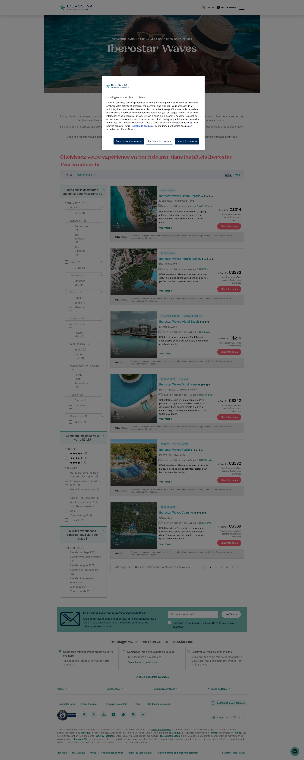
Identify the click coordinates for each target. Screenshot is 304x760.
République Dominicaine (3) (84, 367)
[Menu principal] (241, 7)
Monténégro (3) (79, 343)
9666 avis (206, 269)
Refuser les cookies (187, 141)
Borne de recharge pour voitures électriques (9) (84, 474)
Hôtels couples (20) (82, 565)
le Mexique (174, 732)
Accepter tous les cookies (129, 141)
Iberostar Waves (82, 739)
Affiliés (93, 753)
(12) (85, 453)
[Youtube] (113, 714)
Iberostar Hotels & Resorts (233, 753)
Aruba (238, 732)
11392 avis (206, 460)
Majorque (85, 732)
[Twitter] (94, 714)
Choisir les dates (229, 226)
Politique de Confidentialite (140, 753)
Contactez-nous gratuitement (143, 662)
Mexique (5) (77, 318)
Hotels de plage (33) (82, 552)
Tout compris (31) (81, 591)
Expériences (113, 689)
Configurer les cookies (159, 703)
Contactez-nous (67, 703)
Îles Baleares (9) (80, 238)
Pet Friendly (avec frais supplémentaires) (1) (84, 504)
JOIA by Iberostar (105, 735)
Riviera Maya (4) (80, 334)
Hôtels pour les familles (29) (84, 571)
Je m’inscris (231, 614)
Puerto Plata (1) (79, 376)
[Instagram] (133, 714)
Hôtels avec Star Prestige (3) (85, 558)
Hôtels (60, 689)
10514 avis (206, 394)
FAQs (137, 703)
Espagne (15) (78, 220)
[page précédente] (199, 567)
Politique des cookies (112, 752)
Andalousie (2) (81, 228)
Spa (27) (75, 510)
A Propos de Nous (217, 689)
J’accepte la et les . (203, 624)
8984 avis (206, 522)
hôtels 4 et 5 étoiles (161, 729)
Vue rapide (133, 222)
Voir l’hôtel (164, 227)
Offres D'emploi (89, 703)
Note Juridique (78, 753)
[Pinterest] (123, 714)
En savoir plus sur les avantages (152, 676)
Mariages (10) (78, 586)
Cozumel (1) (80, 326)
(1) (85, 457)
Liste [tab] (228, 174)
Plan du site (62, 753)
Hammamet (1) (81, 406)
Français (220, 717)
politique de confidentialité (201, 623)
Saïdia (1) (80, 302)
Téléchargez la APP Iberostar (230, 702)
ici (191, 122)
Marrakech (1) (81, 309)
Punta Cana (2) (81, 385)
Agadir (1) (80, 297)
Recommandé (84, 174)
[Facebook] (84, 714)
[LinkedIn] (143, 714)
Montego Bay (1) (80, 282)
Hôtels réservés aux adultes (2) (82, 580)
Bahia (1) (80, 213)
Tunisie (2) (76, 394)
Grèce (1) (75, 262)
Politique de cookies (141, 125)
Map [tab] (237, 174)
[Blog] (103, 714)
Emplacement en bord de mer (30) (85, 482)
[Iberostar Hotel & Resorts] (76, 7)
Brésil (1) (75, 207)
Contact (210, 7)
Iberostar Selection (170, 735)
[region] (153, 113)
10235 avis (206, 206)
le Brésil (214, 732)
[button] (294, 751)
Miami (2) (80, 422)
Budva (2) (80, 349)
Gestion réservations (164, 689)
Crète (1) (80, 267)
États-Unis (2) (78, 416)
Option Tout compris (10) (85, 497)
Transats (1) (77, 520)
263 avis (205, 332)
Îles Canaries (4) (80, 250)
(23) (83, 462)
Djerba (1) (80, 400)
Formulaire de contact (116, 703)
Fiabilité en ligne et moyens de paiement (177, 752)
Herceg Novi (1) (79, 356)
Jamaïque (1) (78, 275)
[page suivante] (237, 567)
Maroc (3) (76, 292)
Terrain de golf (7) (81, 515)
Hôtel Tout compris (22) (84, 489)
